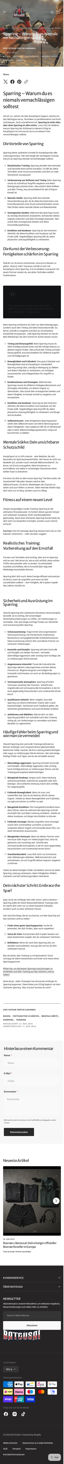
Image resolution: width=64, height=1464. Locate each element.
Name (7, 1081)
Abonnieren (30, 1351)
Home (5, 28)
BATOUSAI (16, 1460)
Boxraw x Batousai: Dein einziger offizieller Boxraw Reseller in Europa (29, 1270)
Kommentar (10, 1117)
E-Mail (7, 1099)
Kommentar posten (19, 1157)
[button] (4, 12)
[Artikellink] (32, 1238)
